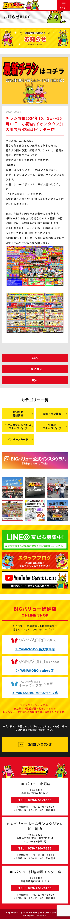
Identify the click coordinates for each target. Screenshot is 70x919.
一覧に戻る (35, 369)
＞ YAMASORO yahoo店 (35, 670)
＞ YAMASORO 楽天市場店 (35, 649)
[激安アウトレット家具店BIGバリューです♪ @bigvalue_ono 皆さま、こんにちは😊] (35, 510)
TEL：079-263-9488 (35, 888)
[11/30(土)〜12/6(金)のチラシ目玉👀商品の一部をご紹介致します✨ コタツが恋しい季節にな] (12, 510)
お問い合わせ (40, 744)
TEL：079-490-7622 (35, 848)
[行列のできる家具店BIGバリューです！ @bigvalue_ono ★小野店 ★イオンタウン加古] (12, 487)
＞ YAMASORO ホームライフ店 (35, 693)
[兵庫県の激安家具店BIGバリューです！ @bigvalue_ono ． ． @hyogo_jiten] (57, 487)
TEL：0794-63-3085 (35, 800)
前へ (35, 358)
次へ (35, 380)
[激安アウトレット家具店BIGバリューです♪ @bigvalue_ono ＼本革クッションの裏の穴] (35, 487)
